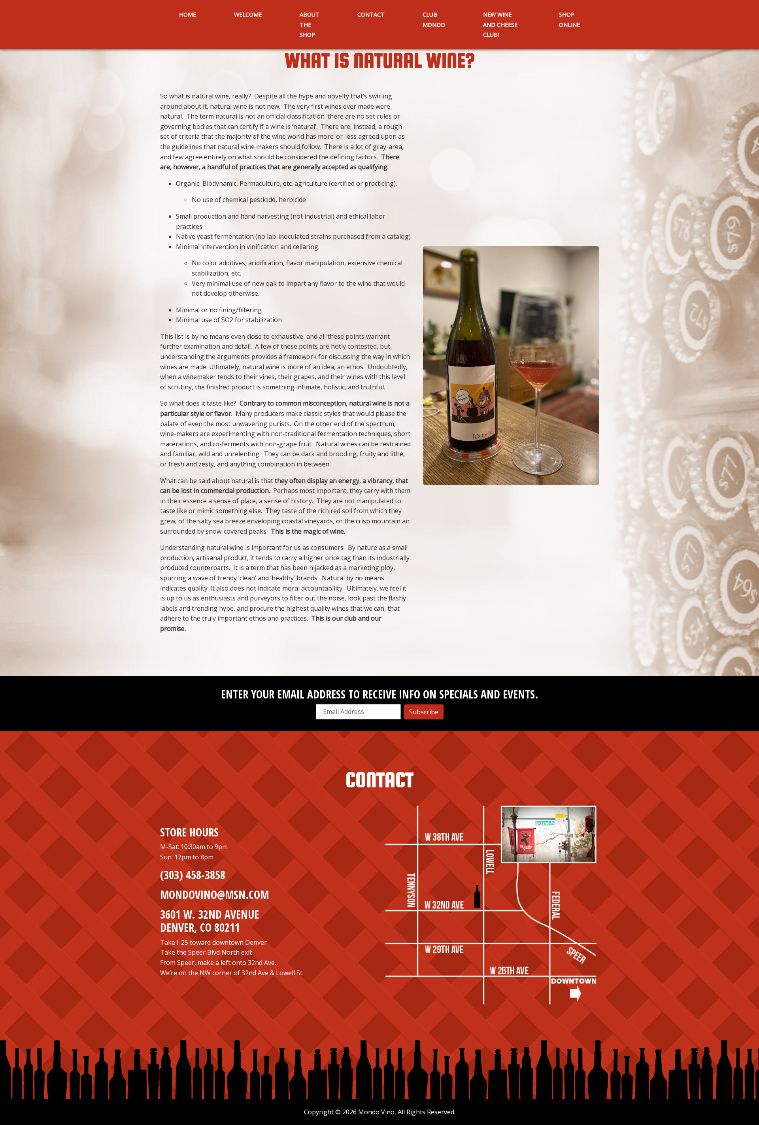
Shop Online (569, 19)
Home (187, 14)
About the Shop (309, 24)
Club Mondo (434, 19)
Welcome (248, 14)
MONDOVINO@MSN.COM (214, 894)
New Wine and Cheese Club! (500, 24)
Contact (371, 14)
